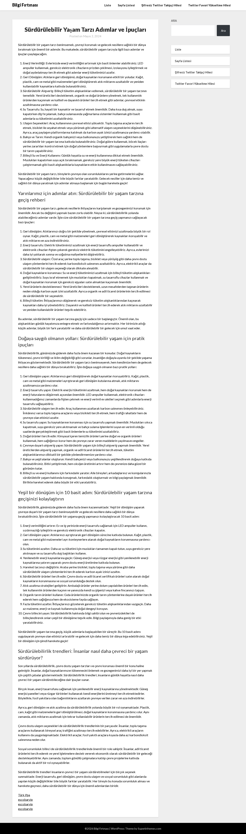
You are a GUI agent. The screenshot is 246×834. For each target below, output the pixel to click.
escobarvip (25, 799)
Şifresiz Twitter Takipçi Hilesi (161, 5)
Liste (107, 5)
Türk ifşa (24, 795)
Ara (174, 20)
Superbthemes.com (149, 828)
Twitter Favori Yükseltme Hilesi (209, 5)
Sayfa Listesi (126, 5)
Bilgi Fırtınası (25, 4)
